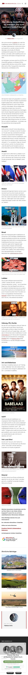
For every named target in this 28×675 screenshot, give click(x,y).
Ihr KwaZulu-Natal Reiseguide (14, 588)
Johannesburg (5, 334)
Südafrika (7, 30)
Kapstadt (21, 30)
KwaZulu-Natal (16, 338)
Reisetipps (14, 30)
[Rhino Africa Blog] (11, 3)
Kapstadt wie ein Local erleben (14, 570)
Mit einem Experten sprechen (13, 661)
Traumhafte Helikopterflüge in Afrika (14, 607)
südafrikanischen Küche (16, 253)
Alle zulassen (10, 672)
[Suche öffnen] (22, 3)
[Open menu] (25, 3)
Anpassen (18, 672)
